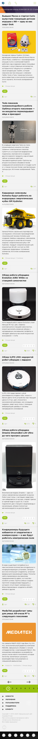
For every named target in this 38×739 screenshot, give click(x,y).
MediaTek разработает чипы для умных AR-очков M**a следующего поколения (17, 613)
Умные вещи (10, 86)
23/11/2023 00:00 (8, 438)
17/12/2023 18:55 (7, 27)
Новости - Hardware (13, 665)
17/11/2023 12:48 (7, 619)
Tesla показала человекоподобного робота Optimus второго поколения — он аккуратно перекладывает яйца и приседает (18, 108)
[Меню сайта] (35, 3)
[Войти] (9, 3)
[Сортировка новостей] (16, 3)
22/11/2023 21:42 (8, 541)
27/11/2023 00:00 (8, 363)
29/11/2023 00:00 (8, 283)
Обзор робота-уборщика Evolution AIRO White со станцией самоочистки (15, 278)
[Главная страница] (3, 3)
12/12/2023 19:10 (8, 204)
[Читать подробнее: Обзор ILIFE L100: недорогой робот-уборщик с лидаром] (4, 418)
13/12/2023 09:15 (8, 117)
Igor (5, 96)
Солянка (19, 258)
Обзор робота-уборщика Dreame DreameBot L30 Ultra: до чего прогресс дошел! (17, 433)
